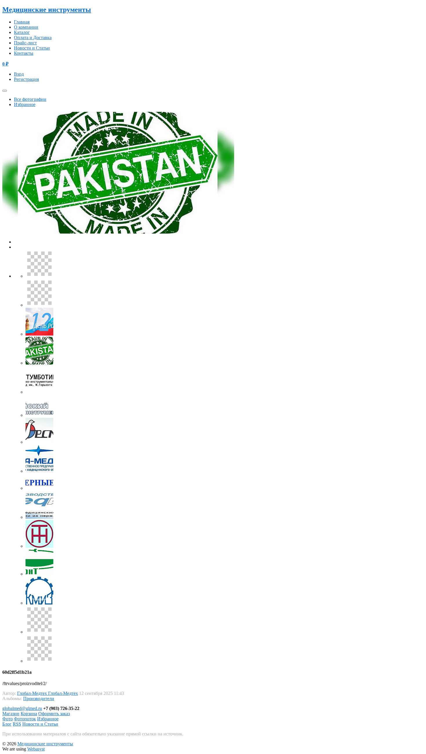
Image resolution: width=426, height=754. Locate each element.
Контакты (23, 53)
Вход (19, 74)
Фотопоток (25, 718)
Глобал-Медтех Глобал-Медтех (47, 693)
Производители (38, 698)
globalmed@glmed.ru (22, 708)
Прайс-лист (25, 42)
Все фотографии (30, 99)
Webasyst (36, 748)
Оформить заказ (54, 713)
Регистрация (26, 79)
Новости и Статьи (32, 47)
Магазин (10, 713)
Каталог (22, 32)
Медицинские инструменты (46, 9)
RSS (17, 724)
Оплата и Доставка (33, 37)
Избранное (24, 104)
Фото (7, 718)
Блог (7, 724)
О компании (26, 27)
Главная (22, 21)
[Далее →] (118, 232)
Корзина (29, 713)
